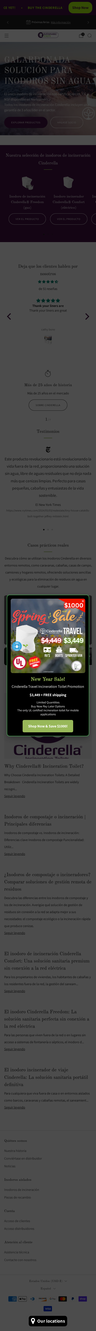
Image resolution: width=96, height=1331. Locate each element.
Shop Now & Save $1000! (48, 726)
